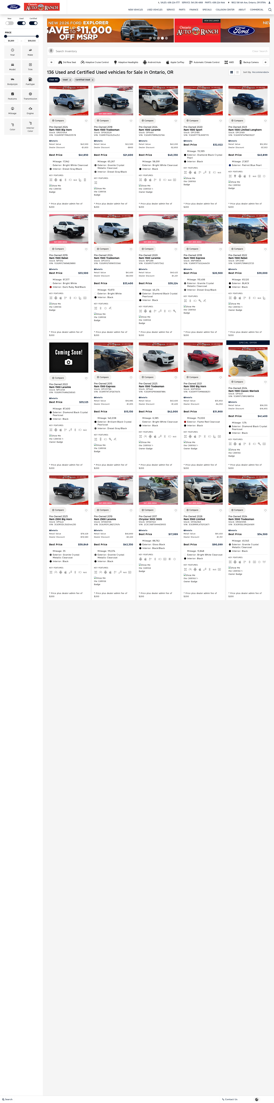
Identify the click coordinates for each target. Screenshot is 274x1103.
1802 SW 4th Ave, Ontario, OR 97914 (248, 2)
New (9, 18)
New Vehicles (135, 9)
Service (171, 9)
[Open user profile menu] (269, 2)
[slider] (5, 36)
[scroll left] (51, 62)
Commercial (256, 9)
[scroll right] (265, 62)
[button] (270, 9)
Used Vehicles (154, 9)
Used (21, 18)
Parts (182, 9)
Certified (33, 18)
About (242, 9)
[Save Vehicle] (86, 121)
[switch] (9, 21)
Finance (194, 9)
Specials (207, 9)
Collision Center (225, 9)
